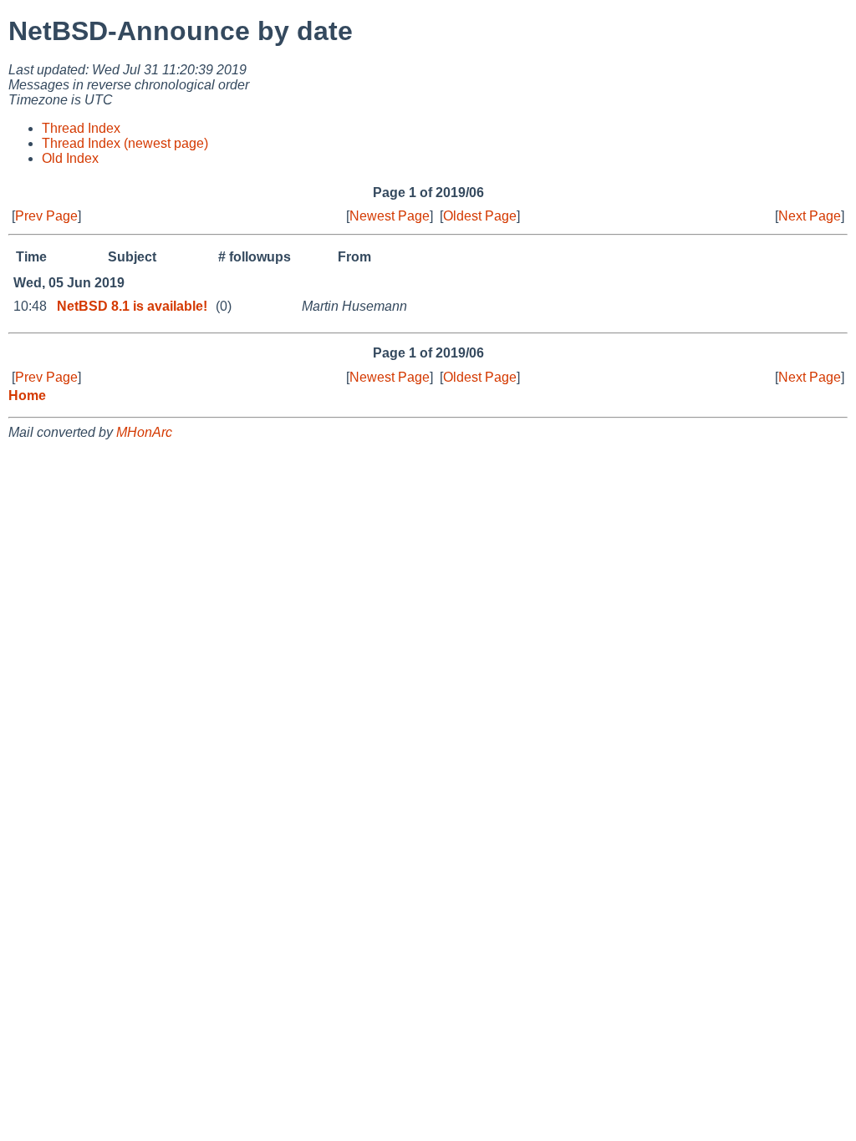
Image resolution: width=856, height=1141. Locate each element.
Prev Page (46, 216)
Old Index (70, 158)
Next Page (809, 216)
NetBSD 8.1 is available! (132, 306)
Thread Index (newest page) (125, 143)
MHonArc (144, 432)
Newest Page (389, 216)
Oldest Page (480, 216)
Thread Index (81, 128)
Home (27, 395)
